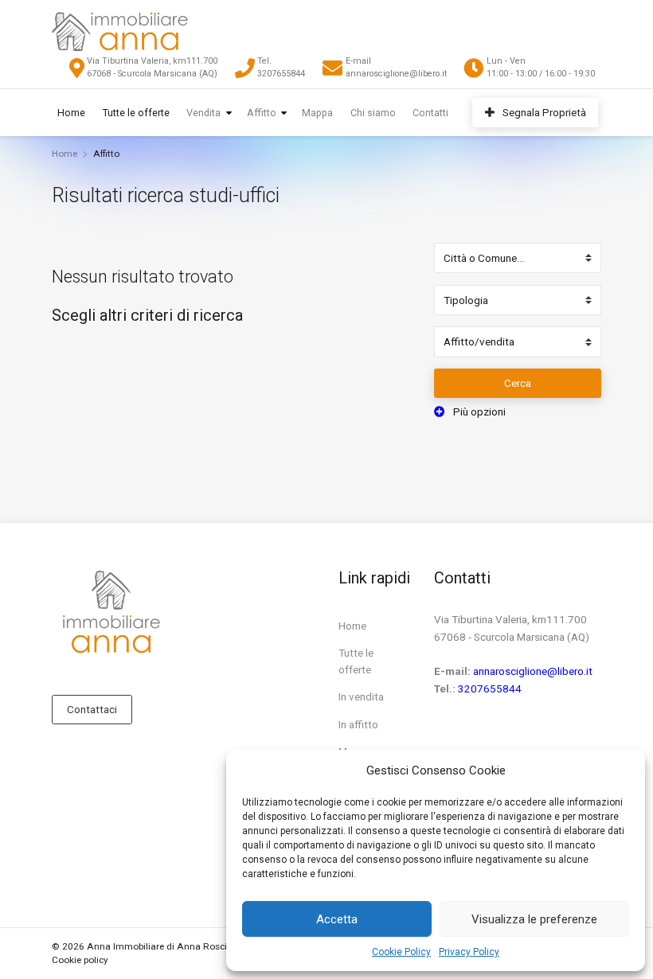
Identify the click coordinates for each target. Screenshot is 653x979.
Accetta (337, 919)
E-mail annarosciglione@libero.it (396, 67)
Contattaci (92, 709)
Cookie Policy (401, 952)
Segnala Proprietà (543, 112)
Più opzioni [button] (478, 411)
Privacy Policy (469, 952)
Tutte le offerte (136, 113)
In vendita (361, 696)
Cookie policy (80, 959)
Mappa (317, 113)
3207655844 (490, 688)
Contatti (430, 113)
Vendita (203, 113)
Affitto (261, 113)
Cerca (517, 382)
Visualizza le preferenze (534, 919)
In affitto (358, 724)
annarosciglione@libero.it (532, 671)
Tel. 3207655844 (281, 67)
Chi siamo (373, 113)
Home (71, 113)
